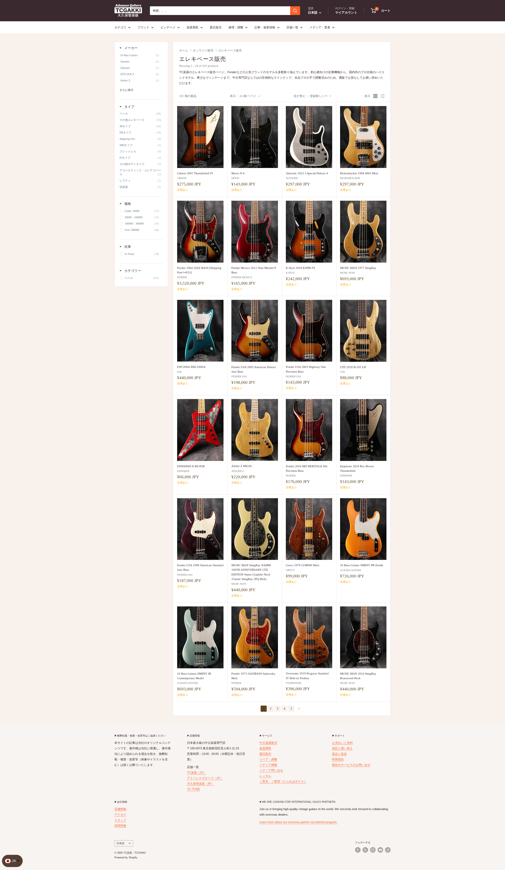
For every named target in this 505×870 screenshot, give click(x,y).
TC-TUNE (193, 789)
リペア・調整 (268, 759)
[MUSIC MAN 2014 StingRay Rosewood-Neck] (363, 637)
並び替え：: (311, 96)
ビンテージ (168, 27)
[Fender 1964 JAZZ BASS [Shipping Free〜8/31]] (200, 232)
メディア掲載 (268, 764)
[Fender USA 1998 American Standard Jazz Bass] (200, 529)
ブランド (143, 27)
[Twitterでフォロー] (365, 850)
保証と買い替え (342, 748)
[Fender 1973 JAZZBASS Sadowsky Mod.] (254, 637)
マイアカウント (346, 12)
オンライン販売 (203, 50)
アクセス (120, 814)
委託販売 (216, 27)
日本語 (120, 843)
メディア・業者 (320, 27)
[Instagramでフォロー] (373, 850)
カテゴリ (120, 27)
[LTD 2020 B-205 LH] (363, 331)
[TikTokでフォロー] (388, 850)
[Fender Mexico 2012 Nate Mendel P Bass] (254, 232)
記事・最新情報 (264, 27)
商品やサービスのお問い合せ (351, 764)
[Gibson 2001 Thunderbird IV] (200, 137)
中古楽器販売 (268, 742)
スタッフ (120, 820)
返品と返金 (339, 753)
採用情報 (120, 825)
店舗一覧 (292, 27)
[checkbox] (140, 55)
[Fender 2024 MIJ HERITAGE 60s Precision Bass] (309, 430)
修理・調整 (235, 27)
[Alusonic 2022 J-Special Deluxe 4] (309, 137)
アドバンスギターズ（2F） (205, 778)
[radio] (375, 96)
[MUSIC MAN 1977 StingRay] (363, 232)
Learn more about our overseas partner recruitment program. (298, 822)
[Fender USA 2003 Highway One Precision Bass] (309, 331)
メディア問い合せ (271, 770)
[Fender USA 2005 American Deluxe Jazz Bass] (254, 331)
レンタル (265, 776)
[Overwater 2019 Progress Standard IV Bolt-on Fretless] (309, 637)
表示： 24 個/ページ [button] (243, 96)
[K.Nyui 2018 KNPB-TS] (309, 232)
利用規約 (338, 759)
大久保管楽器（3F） (200, 783)
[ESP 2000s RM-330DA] (200, 331)
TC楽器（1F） (196, 772)
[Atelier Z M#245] (254, 430)
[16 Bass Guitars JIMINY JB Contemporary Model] (200, 637)
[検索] (295, 10)
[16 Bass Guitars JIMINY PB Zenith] (363, 529)
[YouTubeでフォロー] (380, 850)
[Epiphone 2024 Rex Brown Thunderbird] (363, 430)
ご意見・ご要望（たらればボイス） (283, 781)
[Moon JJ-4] (254, 137)
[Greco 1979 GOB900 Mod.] (309, 529)
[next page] (299, 709)
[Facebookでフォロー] (358, 850)
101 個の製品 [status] (187, 96)
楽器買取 (192, 27)
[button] (381, 11)
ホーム (183, 50)
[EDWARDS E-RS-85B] (200, 430)
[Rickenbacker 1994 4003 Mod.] (363, 137)
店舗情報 (120, 809)
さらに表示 (126, 89)
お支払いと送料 (342, 742)
